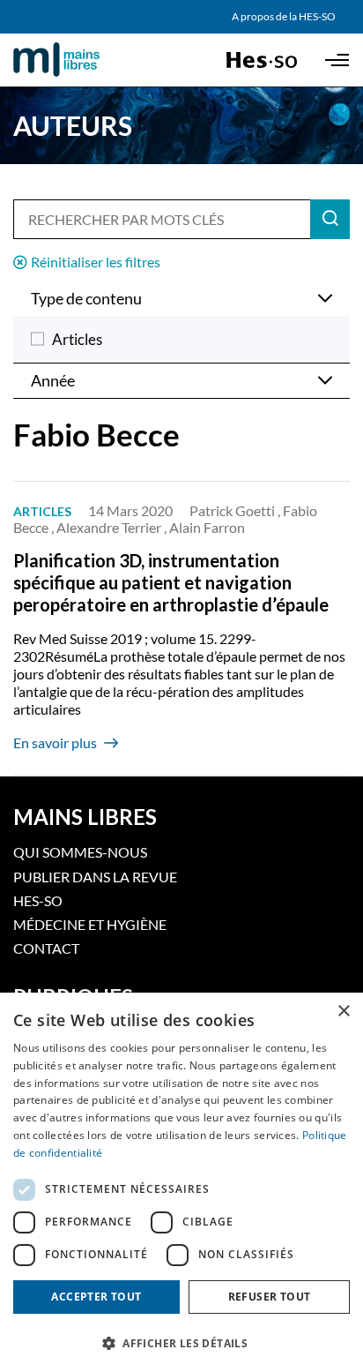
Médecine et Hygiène (90, 924)
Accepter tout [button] (96, 1296)
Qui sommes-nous (80, 851)
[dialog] (181, 1182)
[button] (181, 1342)
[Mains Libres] (86, 60)
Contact (46, 948)
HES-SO (38, 900)
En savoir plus (55, 742)
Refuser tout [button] (269, 1296)
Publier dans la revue (95, 876)
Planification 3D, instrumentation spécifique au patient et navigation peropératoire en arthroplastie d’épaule (171, 582)
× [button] (343, 1011)
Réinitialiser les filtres (95, 261)
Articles (77, 339)
